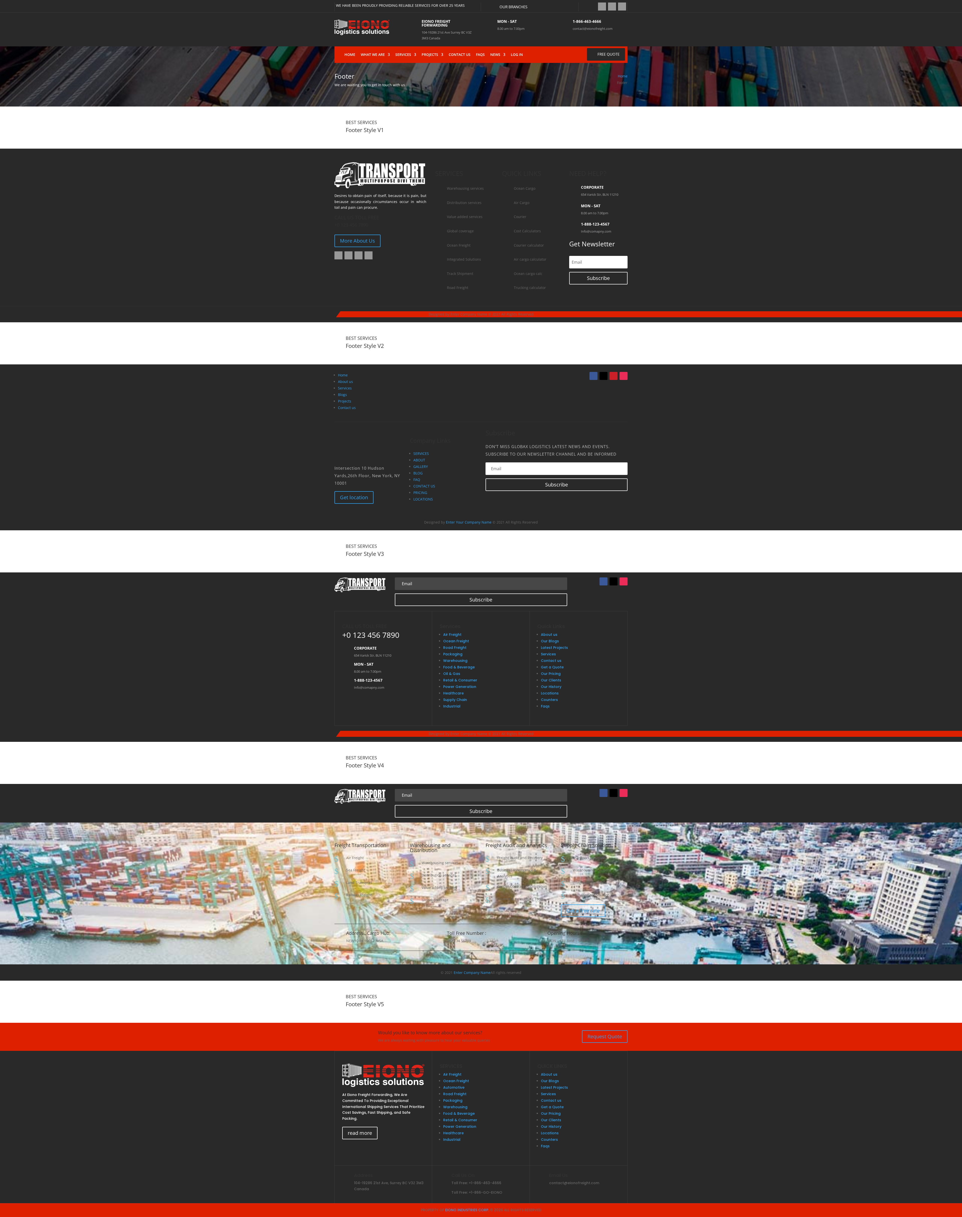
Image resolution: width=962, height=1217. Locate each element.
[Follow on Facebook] (602, 7)
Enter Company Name (472, 972)
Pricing (420, 492)
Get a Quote (552, 667)
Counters (549, 699)
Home (349, 54)
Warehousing (455, 660)
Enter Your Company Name (469, 522)
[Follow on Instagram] (622, 7)
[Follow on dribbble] (369, 255)
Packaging (452, 654)
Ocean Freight (456, 641)
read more (360, 1133)
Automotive (453, 1087)
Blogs (342, 394)
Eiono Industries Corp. (467, 1209)
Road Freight (454, 647)
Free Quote (608, 54)
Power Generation (459, 686)
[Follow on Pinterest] (614, 376)
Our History (551, 686)
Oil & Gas (451, 673)
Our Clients (551, 680)
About (419, 460)
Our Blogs (550, 641)
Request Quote (604, 1036)
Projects (430, 54)
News (495, 54)
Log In (517, 54)
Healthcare (453, 693)
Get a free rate (583, 910)
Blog (418, 473)
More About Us (357, 240)
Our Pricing (551, 673)
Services (403, 54)
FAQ (416, 479)
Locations (423, 499)
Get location (354, 497)
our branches (513, 6)
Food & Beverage (459, 667)
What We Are (373, 54)
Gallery (420, 466)
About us (345, 381)
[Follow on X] (612, 7)
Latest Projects (554, 647)
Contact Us (459, 54)
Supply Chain (455, 699)
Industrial (451, 706)
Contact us (347, 407)
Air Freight (452, 634)
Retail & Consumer (460, 680)
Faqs (480, 54)
